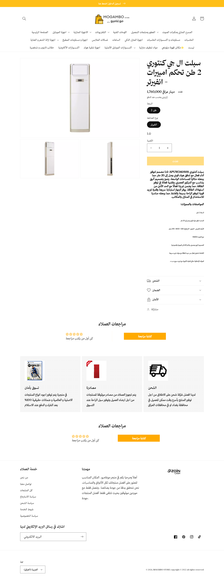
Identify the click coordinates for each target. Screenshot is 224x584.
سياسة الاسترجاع (28, 496)
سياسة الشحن (27, 503)
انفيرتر (154, 124)
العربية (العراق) (31, 569)
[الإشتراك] (82, 536)
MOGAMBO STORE (161, 569)
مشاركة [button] (154, 309)
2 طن (153, 110)
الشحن (164, 97)
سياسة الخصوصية (29, 515)
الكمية (150, 140)
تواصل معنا (25, 484)
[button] (24, 19)
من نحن (24, 477)
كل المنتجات (26, 490)
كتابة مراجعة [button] (145, 336)
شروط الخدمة (26, 509)
